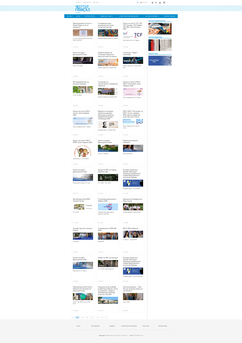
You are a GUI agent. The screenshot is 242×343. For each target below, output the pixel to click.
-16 (87, 317)
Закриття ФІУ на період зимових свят (107, 171)
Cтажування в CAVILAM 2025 (107, 229)
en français (144, 2)
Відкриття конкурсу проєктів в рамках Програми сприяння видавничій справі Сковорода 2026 (106, 115)
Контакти (78, 2)
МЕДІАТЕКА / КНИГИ (106, 16)
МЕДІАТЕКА (112, 326)
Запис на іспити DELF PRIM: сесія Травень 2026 (82, 141)
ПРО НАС (69, 16)
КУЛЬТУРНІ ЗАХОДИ (169, 16)
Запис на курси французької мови (80, 53)
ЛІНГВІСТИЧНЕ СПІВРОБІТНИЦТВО (128, 16)
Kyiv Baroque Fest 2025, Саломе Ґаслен (81, 200)
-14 (97, 317)
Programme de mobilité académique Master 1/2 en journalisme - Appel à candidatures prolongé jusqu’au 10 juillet (108, 290)
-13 (102, 317)
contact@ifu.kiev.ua (138, 335)
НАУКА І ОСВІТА (145, 326)
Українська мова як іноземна (130, 141)
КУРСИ (78, 16)
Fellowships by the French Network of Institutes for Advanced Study (82, 289)
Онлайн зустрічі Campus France (82, 229)
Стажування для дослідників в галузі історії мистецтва (106, 25)
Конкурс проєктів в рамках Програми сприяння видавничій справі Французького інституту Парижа (131, 173)
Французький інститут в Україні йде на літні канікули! (82, 25)
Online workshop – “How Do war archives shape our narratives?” (133, 289)
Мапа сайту (96, 2)
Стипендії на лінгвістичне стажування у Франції (108, 84)
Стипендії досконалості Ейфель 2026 (107, 200)
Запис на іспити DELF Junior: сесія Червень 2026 (81, 113)
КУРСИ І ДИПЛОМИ (95, 326)
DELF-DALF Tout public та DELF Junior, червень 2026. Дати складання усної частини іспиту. (133, 114)
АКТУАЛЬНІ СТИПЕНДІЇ (151, 16)
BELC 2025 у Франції (130, 228)
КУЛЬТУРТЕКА (153, 53)
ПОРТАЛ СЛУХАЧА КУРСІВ (156, 21)
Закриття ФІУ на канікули (108, 258)
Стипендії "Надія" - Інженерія (130, 53)
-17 (82, 317)
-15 (92, 317)
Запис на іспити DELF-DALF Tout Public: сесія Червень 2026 (132, 84)
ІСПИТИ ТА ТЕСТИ (90, 16)
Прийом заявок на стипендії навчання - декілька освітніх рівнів (107, 54)
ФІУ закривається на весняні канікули (81, 83)
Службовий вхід (87, 2)
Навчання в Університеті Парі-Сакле (132, 200)
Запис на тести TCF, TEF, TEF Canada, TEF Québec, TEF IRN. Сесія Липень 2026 (133, 26)
